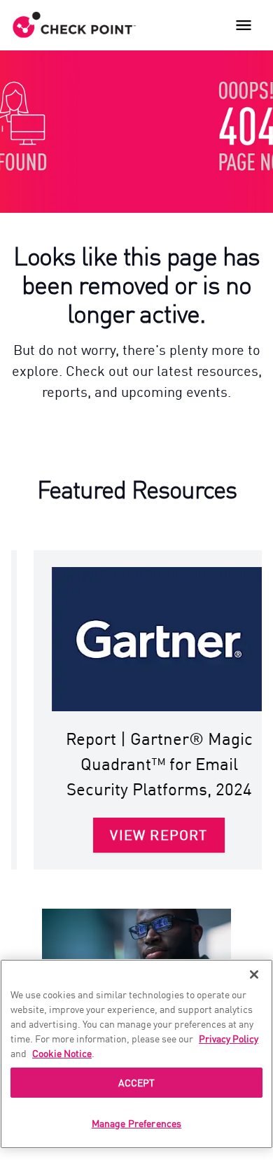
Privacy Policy (228, 1038)
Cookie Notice (62, 1053)
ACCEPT (136, 1082)
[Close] (254, 974)
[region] (136, 1054)
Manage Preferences (137, 1123)
